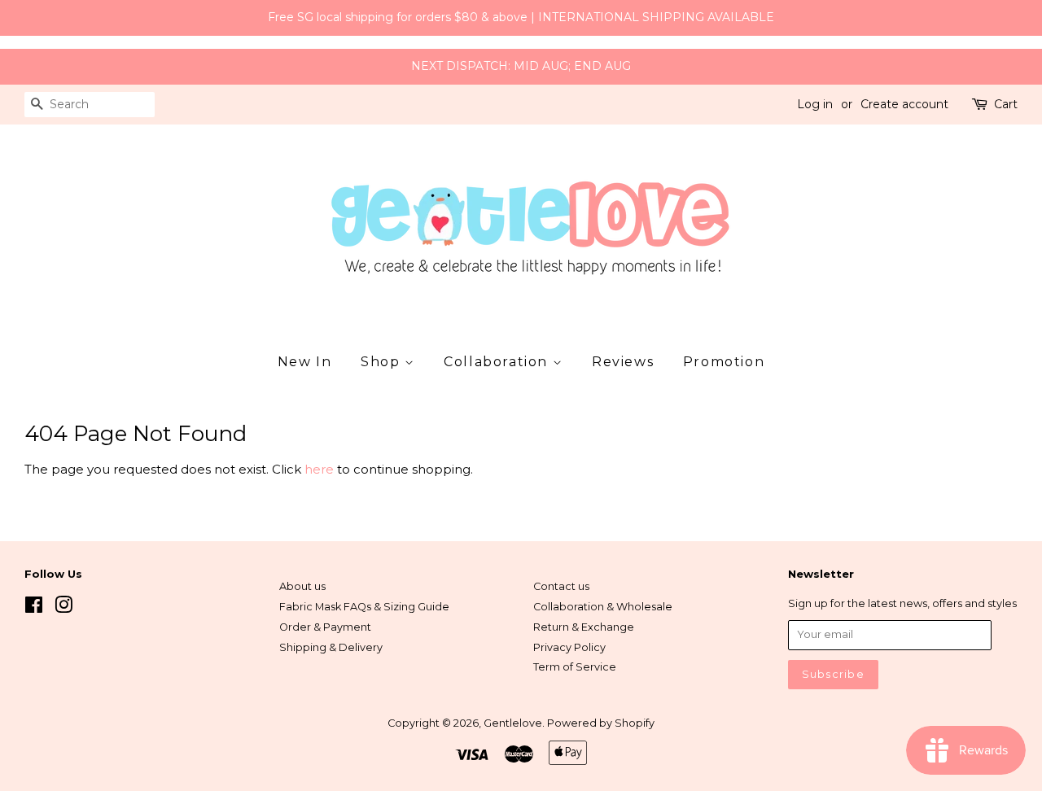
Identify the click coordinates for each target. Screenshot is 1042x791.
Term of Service (574, 667)
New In (305, 361)
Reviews (623, 361)
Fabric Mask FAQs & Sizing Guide (364, 607)
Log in (815, 104)
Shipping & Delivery (331, 647)
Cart (1006, 104)
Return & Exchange (583, 627)
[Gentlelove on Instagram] (63, 608)
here (319, 469)
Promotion (723, 361)
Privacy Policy (569, 647)
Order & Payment (325, 627)
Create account (904, 104)
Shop (383, 361)
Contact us (561, 586)
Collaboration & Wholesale (602, 607)
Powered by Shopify (601, 723)
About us (302, 586)
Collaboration (498, 361)
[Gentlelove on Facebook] (33, 608)
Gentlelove (513, 723)
